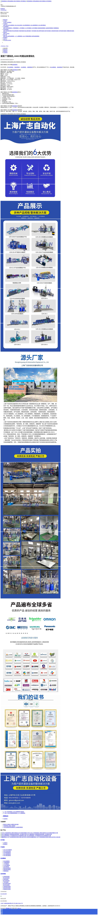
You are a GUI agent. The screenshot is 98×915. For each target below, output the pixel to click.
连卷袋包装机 (6, 876)
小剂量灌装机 (6, 862)
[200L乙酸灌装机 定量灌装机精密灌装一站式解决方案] (14, 834)
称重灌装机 (30, 67)
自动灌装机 (10, 67)
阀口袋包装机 (6, 877)
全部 (4, 25)
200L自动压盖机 (7, 851)
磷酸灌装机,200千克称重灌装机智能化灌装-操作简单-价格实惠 (45, 837)
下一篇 (14, 813)
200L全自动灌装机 (7, 849)
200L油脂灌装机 (7, 854)
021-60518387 (4, 893)
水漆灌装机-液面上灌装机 (9, 825)
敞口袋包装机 (6, 880)
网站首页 (5, 19)
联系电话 (3, 8)
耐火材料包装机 (7, 883)
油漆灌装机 (14, 64)
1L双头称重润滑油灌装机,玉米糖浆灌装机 (13, 827)
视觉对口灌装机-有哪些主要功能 (10, 824)
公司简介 (5, 842)
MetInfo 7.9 (8, 908)
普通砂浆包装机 (7, 889)
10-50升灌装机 (6, 865)
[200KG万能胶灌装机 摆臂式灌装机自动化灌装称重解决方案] (15, 832)
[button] (3, 46)
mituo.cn (19, 908)
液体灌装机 (17, 67)
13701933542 (3, 10)
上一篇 (13, 811)
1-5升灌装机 (6, 863)
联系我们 (5, 844)
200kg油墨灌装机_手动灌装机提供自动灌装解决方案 (38, 835)
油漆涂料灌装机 (7, 869)
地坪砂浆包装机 (7, 887)
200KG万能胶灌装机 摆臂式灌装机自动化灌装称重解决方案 (44, 832)
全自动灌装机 (6, 861)
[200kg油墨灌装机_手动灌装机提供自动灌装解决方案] (13, 835)
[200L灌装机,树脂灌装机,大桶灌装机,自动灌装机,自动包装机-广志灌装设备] (49, 1)
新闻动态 (5, 51)
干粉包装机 (6, 882)
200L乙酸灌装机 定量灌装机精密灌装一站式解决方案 (39, 834)
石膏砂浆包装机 (7, 886)
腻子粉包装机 (6, 885)
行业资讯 (5, 52)
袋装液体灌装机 (7, 868)
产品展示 (3, 847)
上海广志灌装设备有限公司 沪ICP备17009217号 (12, 903)
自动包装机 (3, 873)
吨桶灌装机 (6, 870)
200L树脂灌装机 (7, 852)
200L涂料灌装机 (7, 855)
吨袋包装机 (6, 879)
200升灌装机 (6, 866)
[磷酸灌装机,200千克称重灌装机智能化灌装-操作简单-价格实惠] (16, 837)
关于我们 (3, 839)
